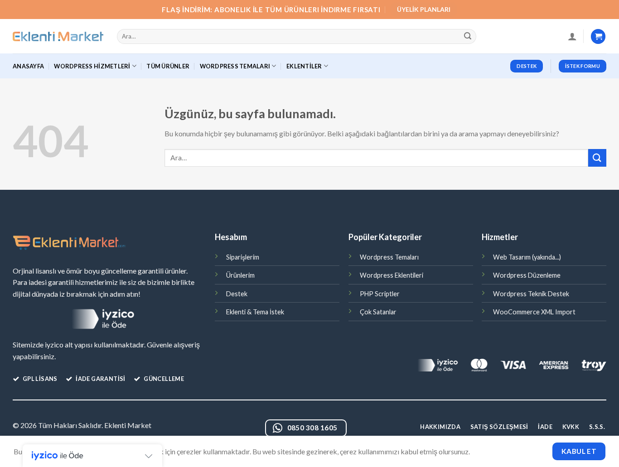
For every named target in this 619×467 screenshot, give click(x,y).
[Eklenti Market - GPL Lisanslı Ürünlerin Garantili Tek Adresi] (58, 37)
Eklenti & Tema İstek (255, 312)
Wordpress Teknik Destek (531, 294)
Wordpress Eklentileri (391, 275)
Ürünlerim (240, 275)
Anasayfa (28, 66)
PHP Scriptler (380, 294)
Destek (236, 294)
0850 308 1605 (312, 428)
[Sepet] (598, 36)
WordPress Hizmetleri (92, 66)
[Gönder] (468, 36)
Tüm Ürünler (167, 66)
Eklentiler (304, 66)
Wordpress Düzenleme (527, 275)
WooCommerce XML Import (534, 312)
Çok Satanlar (378, 312)
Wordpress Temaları (389, 257)
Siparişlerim (242, 257)
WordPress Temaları (235, 66)
